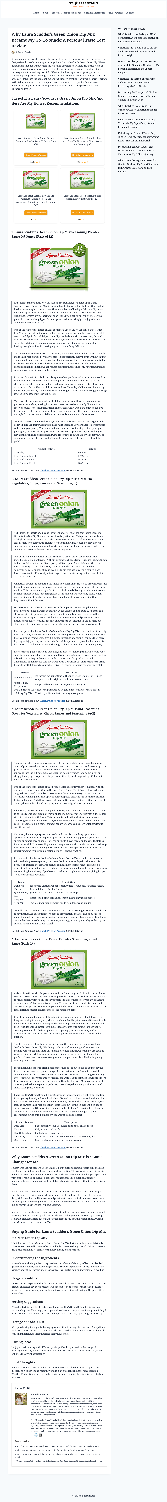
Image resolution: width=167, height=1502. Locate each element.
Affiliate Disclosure (94, 12)
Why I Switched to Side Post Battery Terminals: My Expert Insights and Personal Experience (136, 123)
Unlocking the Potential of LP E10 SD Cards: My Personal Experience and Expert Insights (137, 51)
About (45, 12)
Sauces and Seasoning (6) (58, 483)
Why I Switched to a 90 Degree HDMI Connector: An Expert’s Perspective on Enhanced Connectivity (138, 38)
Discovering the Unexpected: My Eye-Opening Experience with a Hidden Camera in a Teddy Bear (138, 96)
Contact (130, 12)
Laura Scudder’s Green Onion (36, 939)
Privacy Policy (115, 12)
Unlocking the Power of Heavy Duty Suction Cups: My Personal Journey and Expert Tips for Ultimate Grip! (138, 137)
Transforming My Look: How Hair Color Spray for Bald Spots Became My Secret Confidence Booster (59, 1461)
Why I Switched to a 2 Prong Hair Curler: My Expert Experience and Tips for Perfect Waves (138, 110)
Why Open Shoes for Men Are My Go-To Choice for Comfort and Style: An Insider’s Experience (56, 1450)
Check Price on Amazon (36, 155)
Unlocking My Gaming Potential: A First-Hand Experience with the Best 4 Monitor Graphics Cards (58, 1446)
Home (36, 12)
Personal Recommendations (65, 12)
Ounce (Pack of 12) (39, 236)
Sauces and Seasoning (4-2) (74, 713)
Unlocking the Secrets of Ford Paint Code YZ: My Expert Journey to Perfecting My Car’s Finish (136, 82)
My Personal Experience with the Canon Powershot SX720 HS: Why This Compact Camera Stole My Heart (57, 1455)
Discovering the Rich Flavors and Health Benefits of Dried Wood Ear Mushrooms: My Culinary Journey (136, 150)
